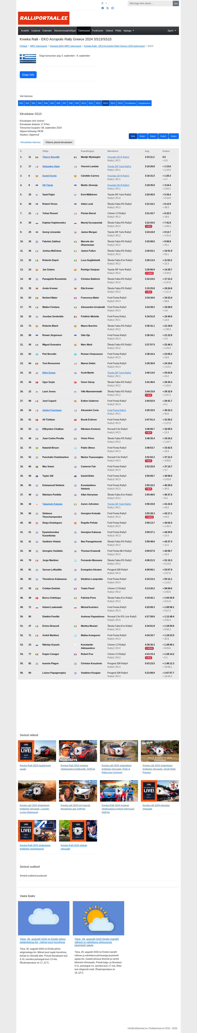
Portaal (23, 46)
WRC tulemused (38, 46)
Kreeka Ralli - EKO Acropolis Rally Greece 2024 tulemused (114, 46)
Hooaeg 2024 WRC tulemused (65, 46)
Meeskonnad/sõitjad (65, 30)
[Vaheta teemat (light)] (104, 3)
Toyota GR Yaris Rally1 (119, 166)
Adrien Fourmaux (52, 410)
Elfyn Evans (49, 373)
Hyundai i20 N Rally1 (118, 157)
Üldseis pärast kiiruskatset (58, 142)
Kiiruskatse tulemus (30, 142)
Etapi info (28, 74)
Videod (109, 30)
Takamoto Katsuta (52, 504)
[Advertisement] (126, 18)
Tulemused (84, 30)
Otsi (176, 3)
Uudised (35, 30)
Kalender (47, 30)
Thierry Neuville (51, 157)
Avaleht (25, 30)
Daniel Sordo (49, 176)
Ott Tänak (47, 185)
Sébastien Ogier (51, 166)
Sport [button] (171, 30)
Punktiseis (97, 30)
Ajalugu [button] (127, 30)
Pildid (118, 30)
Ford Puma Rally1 (116, 410)
